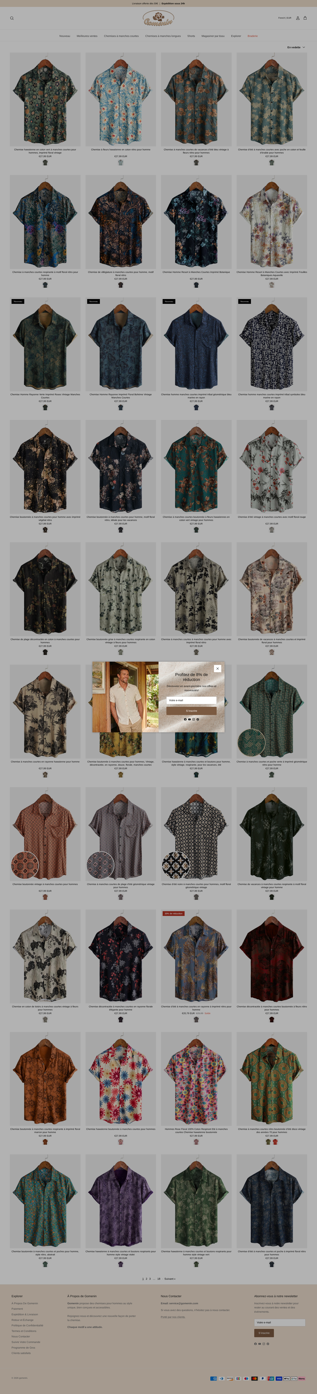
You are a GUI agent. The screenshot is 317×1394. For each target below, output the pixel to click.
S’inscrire (191, 710)
